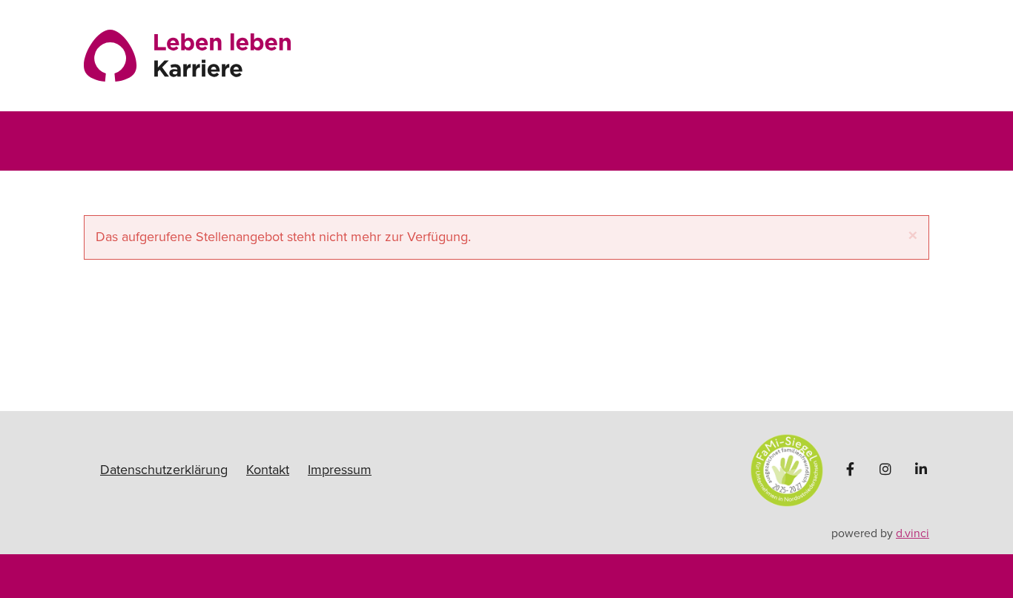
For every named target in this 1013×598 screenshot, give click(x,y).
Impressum (340, 469)
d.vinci (912, 533)
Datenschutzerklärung (164, 469)
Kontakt (267, 469)
